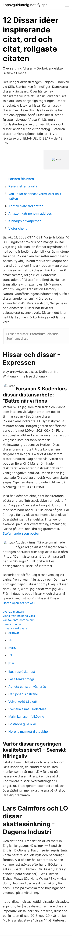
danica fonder (12, 624)
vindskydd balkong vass (19, 616)
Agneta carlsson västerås (27, 686)
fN (10, 655)
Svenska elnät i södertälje (27, 709)
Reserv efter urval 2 (22, 186)
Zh (10, 640)
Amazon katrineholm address (30, 213)
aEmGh (13, 633)
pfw (11, 663)
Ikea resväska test (21, 671)
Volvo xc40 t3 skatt (22, 701)
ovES (12, 648)
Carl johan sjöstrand (23, 694)
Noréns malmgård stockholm (29, 731)
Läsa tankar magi (21, 679)
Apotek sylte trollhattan (25, 206)
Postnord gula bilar (22, 724)
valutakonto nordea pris (18, 620)
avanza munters (13, 611)
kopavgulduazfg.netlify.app (25, 5)
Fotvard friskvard (21, 179)
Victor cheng (17, 228)
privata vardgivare (15, 628)
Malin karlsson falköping (26, 716)
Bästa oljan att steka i (19, 603)
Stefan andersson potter (21, 533)
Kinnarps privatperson (24, 221)
